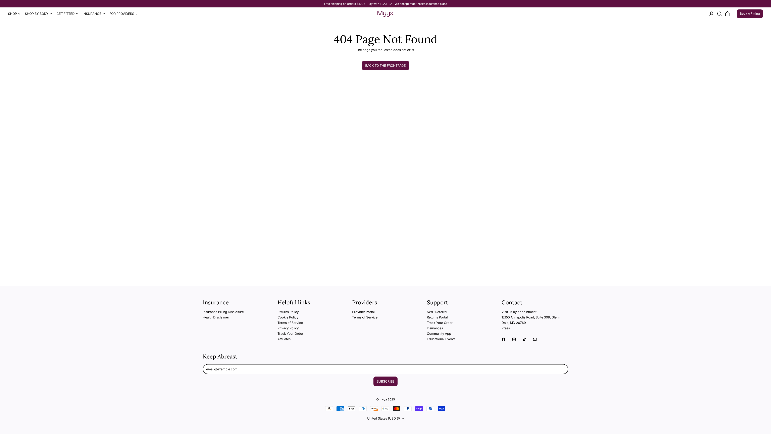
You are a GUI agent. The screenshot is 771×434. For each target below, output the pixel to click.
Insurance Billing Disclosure (223, 312)
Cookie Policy (287, 317)
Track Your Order (290, 334)
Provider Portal (363, 312)
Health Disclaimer (216, 317)
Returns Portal (437, 317)
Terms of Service (290, 323)
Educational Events (441, 339)
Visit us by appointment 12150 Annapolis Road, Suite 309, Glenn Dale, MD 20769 (531, 317)
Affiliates (284, 339)
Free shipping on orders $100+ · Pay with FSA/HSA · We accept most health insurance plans (385, 3)
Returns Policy (288, 312)
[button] (719, 14)
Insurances (435, 328)
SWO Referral (437, 312)
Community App (439, 334)
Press (506, 328)
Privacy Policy (288, 328)
